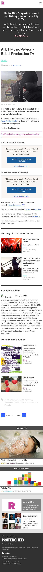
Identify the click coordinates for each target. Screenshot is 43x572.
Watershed (13, 540)
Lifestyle (3, 463)
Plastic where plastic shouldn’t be (14, 460)
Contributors (30, 515)
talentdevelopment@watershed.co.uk (15, 558)
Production (9, 402)
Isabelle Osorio (29, 463)
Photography (27, 400)
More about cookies (21, 166)
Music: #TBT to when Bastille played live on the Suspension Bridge (31, 261)
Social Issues (11, 463)
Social (17, 402)
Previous (7, 415)
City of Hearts (28, 377)
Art (2, 491)
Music (4, 60)
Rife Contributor (29, 278)
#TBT (7, 400)
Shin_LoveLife (27, 363)
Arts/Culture (8, 491)
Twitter (27, 209)
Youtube (37, 209)
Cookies (10, 544)
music (18, 400)
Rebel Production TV (9, 121)
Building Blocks (7, 488)
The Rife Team (21, 36)
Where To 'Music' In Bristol (31, 240)
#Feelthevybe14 (29, 345)
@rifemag (36, 216)
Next (20, 415)
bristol (12, 400)
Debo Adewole (26, 491)
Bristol (25, 360)
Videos (23, 402)
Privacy (4, 544)
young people (32, 402)
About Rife (29, 502)
